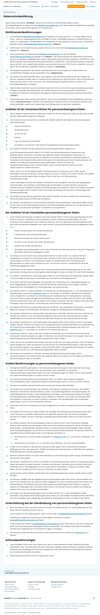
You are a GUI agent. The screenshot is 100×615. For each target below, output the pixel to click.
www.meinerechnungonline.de (21, 57)
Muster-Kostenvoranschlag (44, 606)
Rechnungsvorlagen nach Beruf (12, 603)
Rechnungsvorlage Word (39, 603)
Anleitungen (54, 2)
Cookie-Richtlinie (22, 612)
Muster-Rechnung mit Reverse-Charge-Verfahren (33, 608)
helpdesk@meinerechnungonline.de (72, 514)
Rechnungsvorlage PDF (85, 603)
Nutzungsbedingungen (34, 612)
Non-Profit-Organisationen (11, 589)
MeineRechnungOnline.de (48, 25)
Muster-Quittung (56, 606)
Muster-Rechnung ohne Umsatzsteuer (69, 608)
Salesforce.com (40, 293)
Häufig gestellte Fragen (11, 587)
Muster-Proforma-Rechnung (78, 606)
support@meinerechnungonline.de (17, 573)
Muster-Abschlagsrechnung (52, 608)
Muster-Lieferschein (66, 606)
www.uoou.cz (80, 533)
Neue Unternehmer (10, 591)
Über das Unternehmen (57, 584)
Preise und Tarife (9, 584)
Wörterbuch (93, 2)
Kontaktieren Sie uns (56, 587)
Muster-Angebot (33, 606)
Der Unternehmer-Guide (67, 2)
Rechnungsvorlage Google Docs (70, 603)
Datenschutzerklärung (10, 612)
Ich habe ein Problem (82, 2)
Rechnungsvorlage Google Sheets (54, 603)
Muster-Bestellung (23, 606)
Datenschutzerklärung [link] (9, 12)
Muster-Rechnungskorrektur (11, 606)
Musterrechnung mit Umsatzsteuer (13, 608)
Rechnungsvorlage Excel (26, 603)
